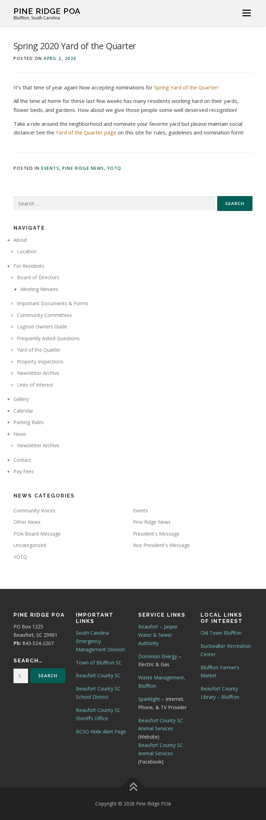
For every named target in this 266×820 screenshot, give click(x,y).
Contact (22, 460)
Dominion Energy (157, 656)
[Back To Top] (133, 787)
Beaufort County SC (98, 675)
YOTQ (114, 168)
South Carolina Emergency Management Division (100, 641)
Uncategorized (30, 545)
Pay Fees (24, 471)
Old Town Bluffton (221, 632)
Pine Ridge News (83, 168)
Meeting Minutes (39, 289)
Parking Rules (29, 422)
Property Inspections (40, 361)
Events (50, 168)
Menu (246, 12)
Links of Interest (35, 384)
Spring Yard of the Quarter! (186, 87)
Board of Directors (38, 277)
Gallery (21, 399)
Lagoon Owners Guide (42, 326)
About (20, 240)
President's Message (156, 533)
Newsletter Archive (38, 373)
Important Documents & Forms (52, 303)
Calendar (23, 410)
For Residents (29, 266)
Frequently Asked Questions (48, 338)
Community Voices (34, 510)
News (20, 434)
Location (27, 251)
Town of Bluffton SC (99, 662)
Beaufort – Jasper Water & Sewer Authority (158, 634)
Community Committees (44, 315)
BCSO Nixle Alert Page (101, 731)
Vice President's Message (161, 545)
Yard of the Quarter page (86, 132)
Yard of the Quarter (39, 349)
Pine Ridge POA (47, 10)
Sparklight (149, 699)
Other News (27, 522)
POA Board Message (37, 533)
